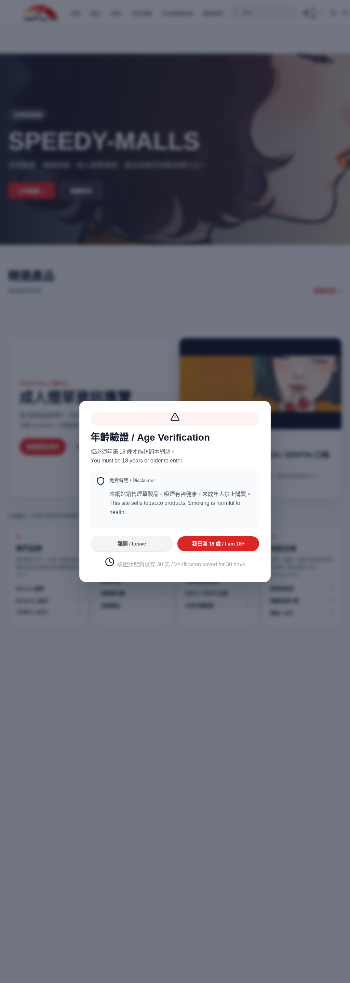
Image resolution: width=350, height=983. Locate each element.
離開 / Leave (132, 543)
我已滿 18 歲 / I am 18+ (218, 543)
